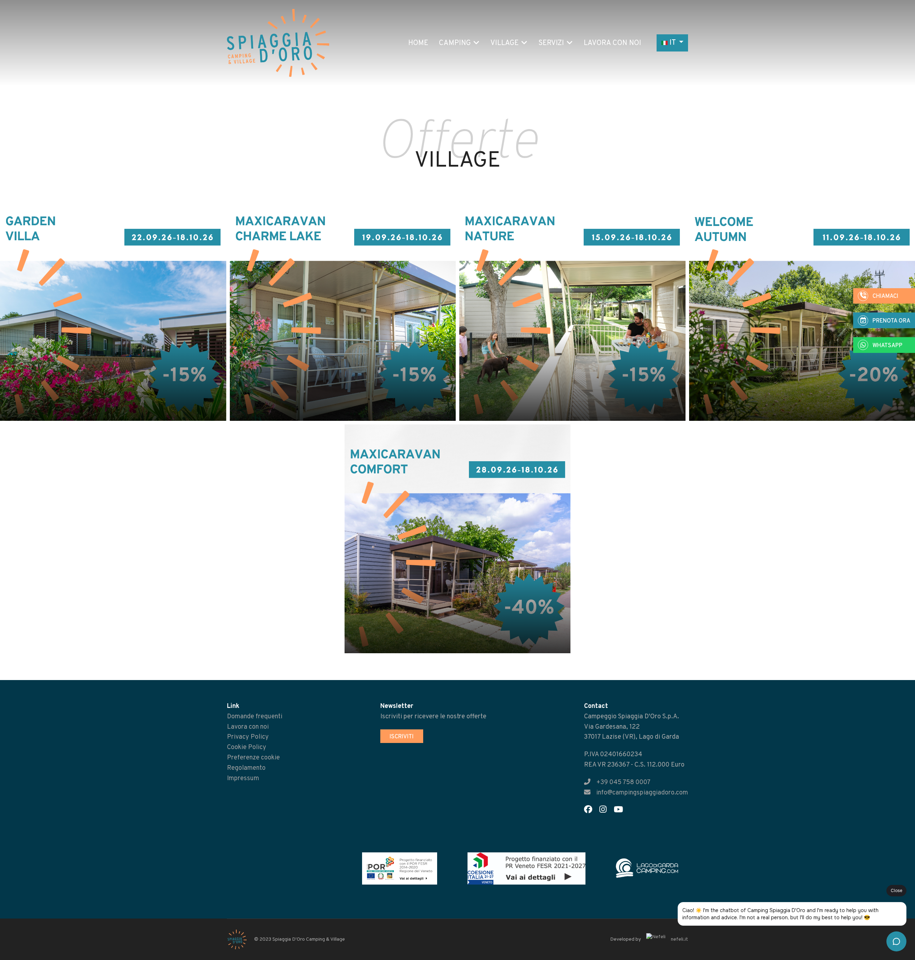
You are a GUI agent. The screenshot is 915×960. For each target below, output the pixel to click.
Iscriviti (402, 736)
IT (672, 43)
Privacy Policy (248, 737)
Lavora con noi (612, 43)
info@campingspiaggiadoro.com (642, 793)
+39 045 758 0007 (623, 782)
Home (418, 43)
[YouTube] (621, 811)
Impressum (243, 778)
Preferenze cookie (253, 758)
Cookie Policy (246, 747)
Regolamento (246, 768)
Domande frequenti (254, 717)
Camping (455, 43)
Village (504, 43)
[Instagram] (605, 811)
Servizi (551, 43)
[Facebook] (591, 811)
